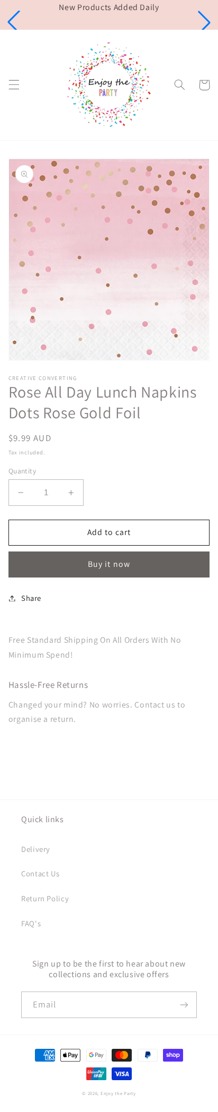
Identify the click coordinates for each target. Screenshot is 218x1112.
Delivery (35, 849)
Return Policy (45, 898)
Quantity (22, 471)
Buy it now (109, 564)
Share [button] (31, 598)
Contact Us (40, 873)
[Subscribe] (184, 1005)
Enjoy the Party (118, 1093)
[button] (13, 22)
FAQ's (31, 923)
